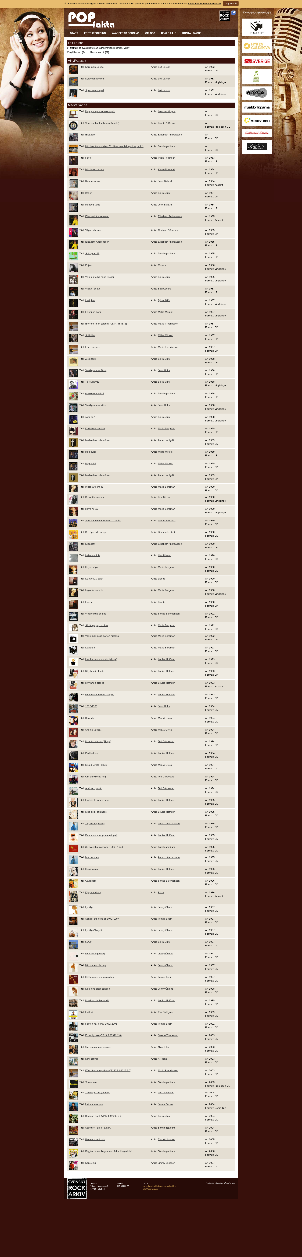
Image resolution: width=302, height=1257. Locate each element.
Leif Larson (164, 66)
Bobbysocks (164, 288)
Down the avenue (95, 497)
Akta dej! (90, 416)
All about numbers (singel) (99, 694)
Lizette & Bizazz (166, 123)
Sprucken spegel (94, 90)
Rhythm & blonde (94, 671)
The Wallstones (166, 1139)
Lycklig (89, 907)
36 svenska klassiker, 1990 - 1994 (104, 847)
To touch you (92, 381)
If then (88, 192)
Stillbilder (90, 335)
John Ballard (165, 181)
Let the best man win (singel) (101, 659)
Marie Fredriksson (168, 323)
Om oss (150, 33)
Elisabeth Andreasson (170, 134)
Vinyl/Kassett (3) (76, 52)
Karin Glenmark (166, 169)
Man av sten (92, 857)
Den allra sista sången (97, 988)
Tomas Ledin (165, 918)
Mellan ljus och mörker (97, 440)
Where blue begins (95, 613)
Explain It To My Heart (97, 800)
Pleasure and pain (95, 1139)
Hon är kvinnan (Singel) (98, 741)
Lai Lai (89, 1012)
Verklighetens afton (95, 405)
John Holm (164, 370)
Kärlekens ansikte (95, 428)
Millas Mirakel (165, 311)
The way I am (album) (97, 1092)
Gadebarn (90, 880)
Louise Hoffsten (166, 659)
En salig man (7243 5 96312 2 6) (103, 1035)
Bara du (89, 718)
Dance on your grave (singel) (101, 835)
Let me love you (94, 1104)
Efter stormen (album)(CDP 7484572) (106, 323)
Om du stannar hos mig (98, 1047)
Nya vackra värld (94, 78)
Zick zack (90, 358)
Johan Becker (165, 1104)
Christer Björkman (168, 230)
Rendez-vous (92, 181)
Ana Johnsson (166, 1092)
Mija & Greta (165, 718)
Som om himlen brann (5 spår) (102, 123)
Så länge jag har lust (96, 625)
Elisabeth (90, 134)
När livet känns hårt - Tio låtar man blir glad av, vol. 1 (114, 146)
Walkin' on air (92, 288)
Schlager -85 (92, 253)
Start (74, 33)
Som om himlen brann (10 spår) (103, 520)
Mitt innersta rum (94, 169)
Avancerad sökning (125, 33)
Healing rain (92, 869)
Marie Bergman (166, 428)
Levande (90, 647)
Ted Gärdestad (166, 741)
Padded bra (91, 753)
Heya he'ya (91, 508)
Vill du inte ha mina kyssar (99, 276)
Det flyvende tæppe (96, 532)
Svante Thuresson (168, 1035)
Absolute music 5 (94, 393)
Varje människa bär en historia (102, 635)
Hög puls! (90, 451)
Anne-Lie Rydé (166, 440)
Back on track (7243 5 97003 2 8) (103, 1116)
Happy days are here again (100, 111)
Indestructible (92, 555)
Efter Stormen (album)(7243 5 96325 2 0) (108, 1070)
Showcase (91, 1082)
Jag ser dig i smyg (95, 823)
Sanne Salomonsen (169, 613)
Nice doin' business (96, 811)
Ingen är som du (94, 486)
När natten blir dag (95, 965)
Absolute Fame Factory (98, 1127)
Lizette (161, 578)
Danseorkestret (166, 532)
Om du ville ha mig (95, 776)
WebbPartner (229, 1183)
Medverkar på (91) (99, 52)
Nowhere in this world (97, 1000)
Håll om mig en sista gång (99, 977)
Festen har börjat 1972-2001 (101, 1023)
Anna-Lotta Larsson (169, 823)
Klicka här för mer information (204, 3)
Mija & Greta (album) (96, 764)
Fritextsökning (95, 33)
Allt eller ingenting (95, 953)
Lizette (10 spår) (94, 578)
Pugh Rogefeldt (166, 157)
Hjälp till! (168, 33)
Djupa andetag (93, 892)
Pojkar (88, 265)
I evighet (90, 300)
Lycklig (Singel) (93, 930)
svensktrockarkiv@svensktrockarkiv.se (160, 1186)
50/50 (88, 941)
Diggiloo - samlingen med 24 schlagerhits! (108, 1151)
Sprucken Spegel (94, 66)
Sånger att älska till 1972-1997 (102, 918)
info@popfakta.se (150, 1189)
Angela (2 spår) (93, 729)
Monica (162, 265)
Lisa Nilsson (164, 497)
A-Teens (162, 1058)
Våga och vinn (93, 230)
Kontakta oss (191, 33)
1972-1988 (91, 706)
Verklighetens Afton (95, 370)
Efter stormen (92, 347)
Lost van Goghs (166, 111)
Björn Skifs (164, 192)
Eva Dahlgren (165, 1012)
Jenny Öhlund (165, 907)
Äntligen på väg (93, 788)
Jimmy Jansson (166, 1162)
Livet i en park (93, 311)
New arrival (91, 1058)
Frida (161, 892)
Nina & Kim (164, 1047)
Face (88, 157)
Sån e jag (90, 1162)
